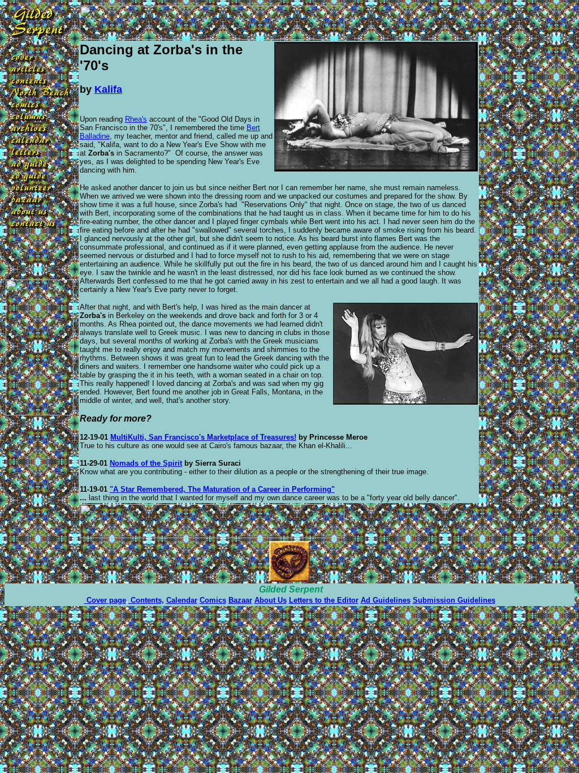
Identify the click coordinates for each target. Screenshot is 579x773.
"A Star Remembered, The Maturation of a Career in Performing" (222, 489)
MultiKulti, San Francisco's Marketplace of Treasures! (203, 437)
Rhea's (136, 119)
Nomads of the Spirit (146, 463)
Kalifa (108, 89)
